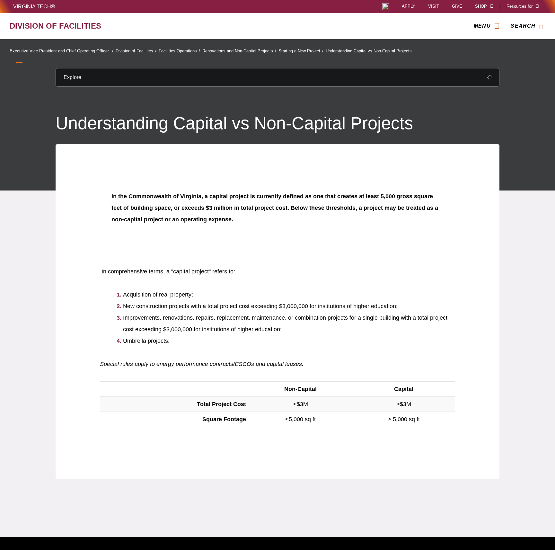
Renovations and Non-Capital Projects (239, 51)
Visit (433, 6)
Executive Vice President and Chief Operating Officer (61, 51)
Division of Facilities (136, 51)
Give (457, 6)
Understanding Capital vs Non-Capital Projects (369, 51)
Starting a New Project (300, 51)
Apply (408, 6)
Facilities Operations (179, 51)
